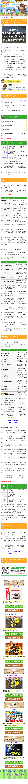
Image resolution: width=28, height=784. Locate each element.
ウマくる (14, 709)
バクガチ (16, 642)
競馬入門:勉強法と (14, 420)
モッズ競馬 (14, 742)
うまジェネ (16, 586)
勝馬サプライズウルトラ (16, 614)
